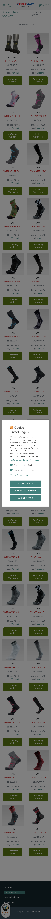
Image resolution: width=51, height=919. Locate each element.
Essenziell (18, 465)
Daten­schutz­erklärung (20, 460)
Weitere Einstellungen (19, 475)
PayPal (16, 470)
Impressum (36, 460)
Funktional (29, 470)
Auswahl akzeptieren (25, 490)
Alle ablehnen (25, 497)
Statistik (31, 465)
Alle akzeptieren (25, 483)
